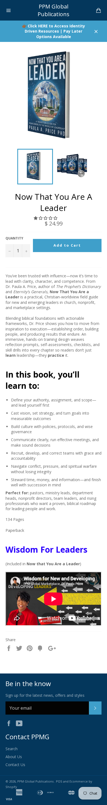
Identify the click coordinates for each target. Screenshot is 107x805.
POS (59, 781)
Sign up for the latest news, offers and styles (45, 695)
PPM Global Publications (53, 10)
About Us (13, 756)
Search (11, 748)
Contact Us (15, 764)
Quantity (14, 238)
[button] (46, 218)
